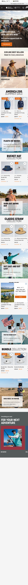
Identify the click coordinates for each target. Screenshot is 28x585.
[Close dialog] (26, 284)
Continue (20, 296)
